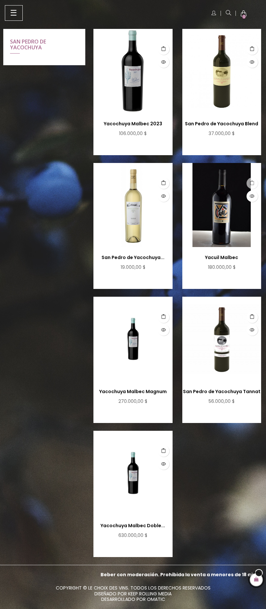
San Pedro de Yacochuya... (133, 257)
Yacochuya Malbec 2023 (133, 123)
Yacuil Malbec (221, 257)
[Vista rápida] (163, 62)
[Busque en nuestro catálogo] (228, 13)
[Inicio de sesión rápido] (214, 13)
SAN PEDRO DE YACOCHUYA (28, 44)
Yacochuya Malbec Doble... (133, 525)
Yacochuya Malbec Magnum (133, 391)
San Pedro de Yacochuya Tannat (221, 391)
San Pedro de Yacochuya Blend (221, 123)
